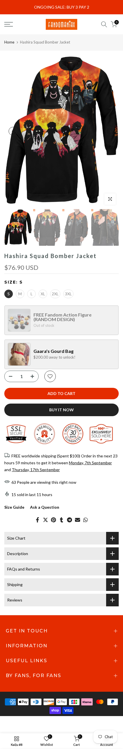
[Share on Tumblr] (61, 519)
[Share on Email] (77, 519)
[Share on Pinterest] (53, 519)
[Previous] (13, 131)
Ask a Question (44, 507)
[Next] (110, 131)
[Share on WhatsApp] (85, 519)
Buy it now (61, 409)
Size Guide (14, 507)
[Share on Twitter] (45, 519)
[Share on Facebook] (37, 519)
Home (9, 42)
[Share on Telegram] (69, 519)
